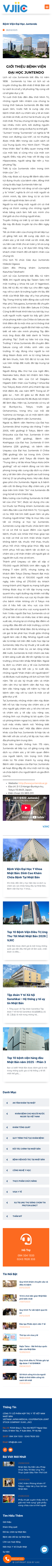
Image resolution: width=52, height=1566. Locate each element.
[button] (47, 7)
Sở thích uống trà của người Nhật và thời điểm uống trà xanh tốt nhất (32, 1377)
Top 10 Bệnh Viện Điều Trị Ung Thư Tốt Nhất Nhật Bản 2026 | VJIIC (27, 936)
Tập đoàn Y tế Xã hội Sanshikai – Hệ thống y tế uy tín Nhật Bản (26, 999)
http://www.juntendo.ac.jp (33, 783)
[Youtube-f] (10, 1450)
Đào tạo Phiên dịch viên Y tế (32, 1324)
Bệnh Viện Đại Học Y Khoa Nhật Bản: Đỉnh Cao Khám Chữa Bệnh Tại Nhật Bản (24, 873)
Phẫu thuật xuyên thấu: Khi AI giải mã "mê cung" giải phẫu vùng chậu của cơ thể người (33, 1503)
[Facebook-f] (5, 1450)
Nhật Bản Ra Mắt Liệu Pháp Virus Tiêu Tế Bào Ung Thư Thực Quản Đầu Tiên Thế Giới (32, 1470)
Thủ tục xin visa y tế (28, 1335)
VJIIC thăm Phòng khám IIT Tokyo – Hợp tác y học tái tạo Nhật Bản (32, 1486)
